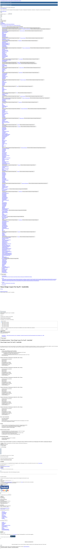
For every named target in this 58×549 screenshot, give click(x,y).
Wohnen (16, 276)
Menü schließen (4, 274)
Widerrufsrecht (4, 516)
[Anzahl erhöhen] (6, 329)
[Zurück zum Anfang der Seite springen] (1, 545)
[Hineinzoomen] (5, 312)
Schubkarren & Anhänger (5, 280)
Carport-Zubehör (12, 283)
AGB (3, 514)
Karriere (3, 524)
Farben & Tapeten (10, 276)
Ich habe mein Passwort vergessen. (5, 466)
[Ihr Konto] (1, 19)
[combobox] (4, 14)
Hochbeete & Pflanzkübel (47, 279)
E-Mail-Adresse (2, 480)
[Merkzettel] (0, 18)
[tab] (23, 335)
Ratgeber (3, 528)
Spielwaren (13, 280)
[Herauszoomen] (1, 312)
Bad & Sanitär (4, 276)
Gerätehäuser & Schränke (18, 279)
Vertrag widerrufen (2, 508)
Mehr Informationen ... (27, 546)
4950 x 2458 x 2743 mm (5, 322)
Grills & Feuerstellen (33, 279)
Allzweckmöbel (4, 279)
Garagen (14, 279)
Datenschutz (3, 515)
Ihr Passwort (2, 465)
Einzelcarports (4, 283)
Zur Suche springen (10, 0)
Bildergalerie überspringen (3, 291)
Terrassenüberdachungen (18, 280)
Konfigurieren (9, 547)
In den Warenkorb (3, 330)
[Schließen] (0, 548)
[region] (29, 302)
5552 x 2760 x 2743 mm (5, 325)
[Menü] (1, 12)
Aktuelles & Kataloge (5, 526)
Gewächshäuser (24, 279)
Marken (31, 276)
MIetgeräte (3, 511)
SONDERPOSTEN (27, 276)
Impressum (3, 518)
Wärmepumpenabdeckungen (30, 280)
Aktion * (1, 479)
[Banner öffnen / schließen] (1, 6)
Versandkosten (15, 534)
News (3, 527)
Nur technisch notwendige (4, 547)
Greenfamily (28, 279)
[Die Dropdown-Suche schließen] (11, 14)
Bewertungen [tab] (4, 336)
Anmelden (1, 22)
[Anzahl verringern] (2, 329)
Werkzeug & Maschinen (21, 276)
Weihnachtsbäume (36, 280)
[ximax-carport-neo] (7, 292)
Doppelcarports (8, 283)
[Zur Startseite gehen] (3, 11)
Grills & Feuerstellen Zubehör (40, 279)
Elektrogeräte (11, 279)
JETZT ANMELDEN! (3, 8)
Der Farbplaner (4, 513)
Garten (14, 276)
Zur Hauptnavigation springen (17, 0)
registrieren (3, 23)
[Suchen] (9, 14)
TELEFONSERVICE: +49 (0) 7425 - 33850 (5, 2)
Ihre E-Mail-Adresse (3, 464)
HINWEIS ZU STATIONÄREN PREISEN (6, 12)
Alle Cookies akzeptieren (15, 547)
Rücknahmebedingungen (5, 529)
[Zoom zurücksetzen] (3, 312)
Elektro (7, 276)
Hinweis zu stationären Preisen (6, 525)
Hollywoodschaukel (54, 279)
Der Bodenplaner (4, 512)
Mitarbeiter (3, 523)
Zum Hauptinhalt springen (4, 0)
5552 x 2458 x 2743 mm (5, 324)
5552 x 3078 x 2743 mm (5, 326)
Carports (7, 279)
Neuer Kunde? (40, 463)
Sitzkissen (10, 280)
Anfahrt (3, 522)
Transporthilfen (24, 280)
